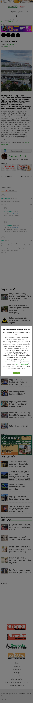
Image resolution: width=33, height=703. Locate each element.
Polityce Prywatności (22, 364)
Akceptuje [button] (16, 373)
